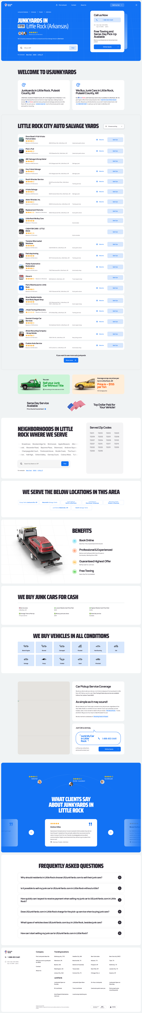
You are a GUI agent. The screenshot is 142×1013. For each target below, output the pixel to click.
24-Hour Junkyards (96, 982)
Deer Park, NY (95, 969)
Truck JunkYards (77, 988)
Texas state (76, 969)
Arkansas (33, 12)
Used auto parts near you (98, 988)
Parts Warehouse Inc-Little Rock (36, 286)
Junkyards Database (23, 12)
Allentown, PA (58, 960)
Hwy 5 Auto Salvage (33, 169)
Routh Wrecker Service (35, 179)
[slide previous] (31, 832)
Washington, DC (58, 969)
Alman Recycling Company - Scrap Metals (36, 332)
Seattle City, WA (77, 956)
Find (73, 48)
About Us (83, 5)
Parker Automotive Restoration (33, 264)
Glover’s (29, 276)
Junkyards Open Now (79, 982)
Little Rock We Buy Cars (35, 218)
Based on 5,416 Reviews (36, 34)
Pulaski (41, 12)
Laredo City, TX (113, 969)
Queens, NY (112, 973)
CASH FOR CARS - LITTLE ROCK (35, 229)
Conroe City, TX (77, 973)
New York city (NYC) (114, 956)
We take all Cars (110, 710)
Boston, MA (57, 965)
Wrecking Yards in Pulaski (101, 716)
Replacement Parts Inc (34, 210)
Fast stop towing (32, 253)
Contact (73, 5)
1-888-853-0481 (82, 104)
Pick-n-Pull (30, 149)
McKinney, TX (113, 965)
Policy (38, 1008)
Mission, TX (94, 960)
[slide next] (110, 832)
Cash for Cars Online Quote (108, 100)
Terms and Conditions (65, 1007)
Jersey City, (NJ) (59, 973)
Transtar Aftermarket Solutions (34, 242)
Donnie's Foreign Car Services (33, 319)
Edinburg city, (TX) (59, 956)
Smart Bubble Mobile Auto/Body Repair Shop (35, 298)
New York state (95, 956)
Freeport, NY (94, 965)
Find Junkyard (63, 5)
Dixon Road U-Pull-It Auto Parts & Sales (35, 137)
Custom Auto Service (34, 343)
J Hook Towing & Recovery (36, 310)
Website (101, 139)
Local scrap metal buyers (80, 994)
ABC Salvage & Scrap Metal (36, 159)
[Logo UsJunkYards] (8, 951)
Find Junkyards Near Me (42, 956)
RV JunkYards (58, 988)
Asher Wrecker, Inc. (33, 199)
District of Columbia (78, 965)
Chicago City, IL (95, 973)
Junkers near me (40, 104)
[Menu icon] (136, 5)
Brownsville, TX (77, 960)
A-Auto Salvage (31, 189)
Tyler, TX (111, 960)
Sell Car (115, 140)
